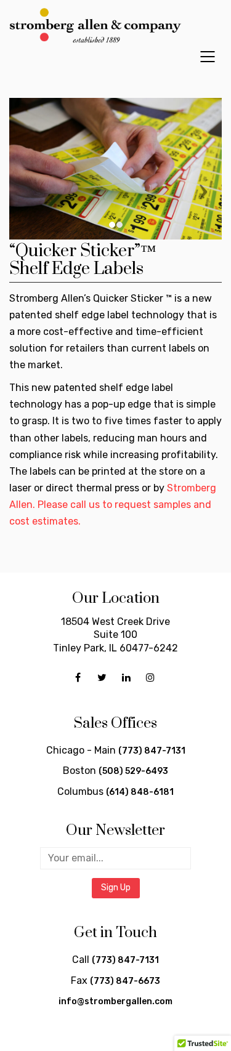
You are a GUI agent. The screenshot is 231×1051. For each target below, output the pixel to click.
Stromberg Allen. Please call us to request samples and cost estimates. (112, 504)
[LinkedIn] (126, 677)
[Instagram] (150, 677)
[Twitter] (102, 677)
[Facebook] (78, 677)
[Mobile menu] (208, 56)
